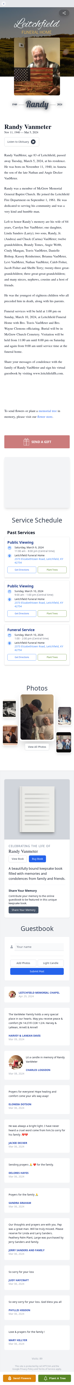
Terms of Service (46, 1369)
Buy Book (37, 858)
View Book (18, 858)
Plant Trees (52, 569)
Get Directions (22, 569)
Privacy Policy (27, 1369)
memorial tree (48, 411)
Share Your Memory (23, 910)
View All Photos (37, 746)
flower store (44, 416)
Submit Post (37, 971)
